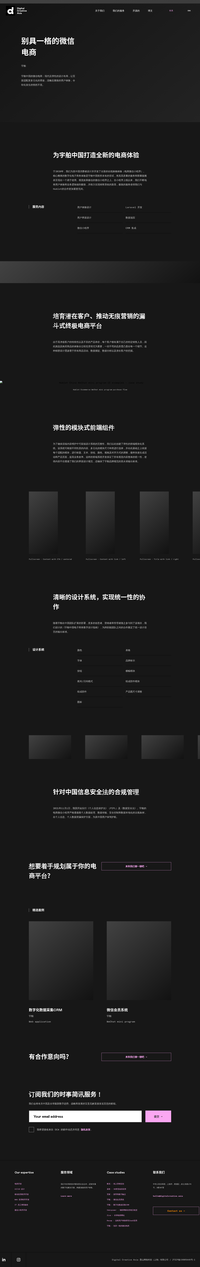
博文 (150, 10)
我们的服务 (118, 10)
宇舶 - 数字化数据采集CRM (118, 1205)
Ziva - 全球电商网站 (116, 1215)
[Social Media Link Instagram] (18, 1259)
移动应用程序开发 (22, 1194)
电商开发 (18, 1184)
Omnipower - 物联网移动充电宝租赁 (122, 1210)
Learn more (66, 1196)
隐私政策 (85, 1129)
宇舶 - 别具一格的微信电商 (118, 1226)
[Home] (15, 10)
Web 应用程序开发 (22, 1199)
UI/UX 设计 (20, 1189)
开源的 (136, 10)
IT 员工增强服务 (21, 1205)
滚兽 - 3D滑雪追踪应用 (116, 1189)
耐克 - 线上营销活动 (115, 1184)
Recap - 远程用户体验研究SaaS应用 (122, 1220)
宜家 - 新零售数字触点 (116, 1194)
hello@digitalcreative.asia (168, 1196)
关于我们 (100, 10)
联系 (171, 11)
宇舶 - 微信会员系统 (115, 1199)
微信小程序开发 (21, 1210)
